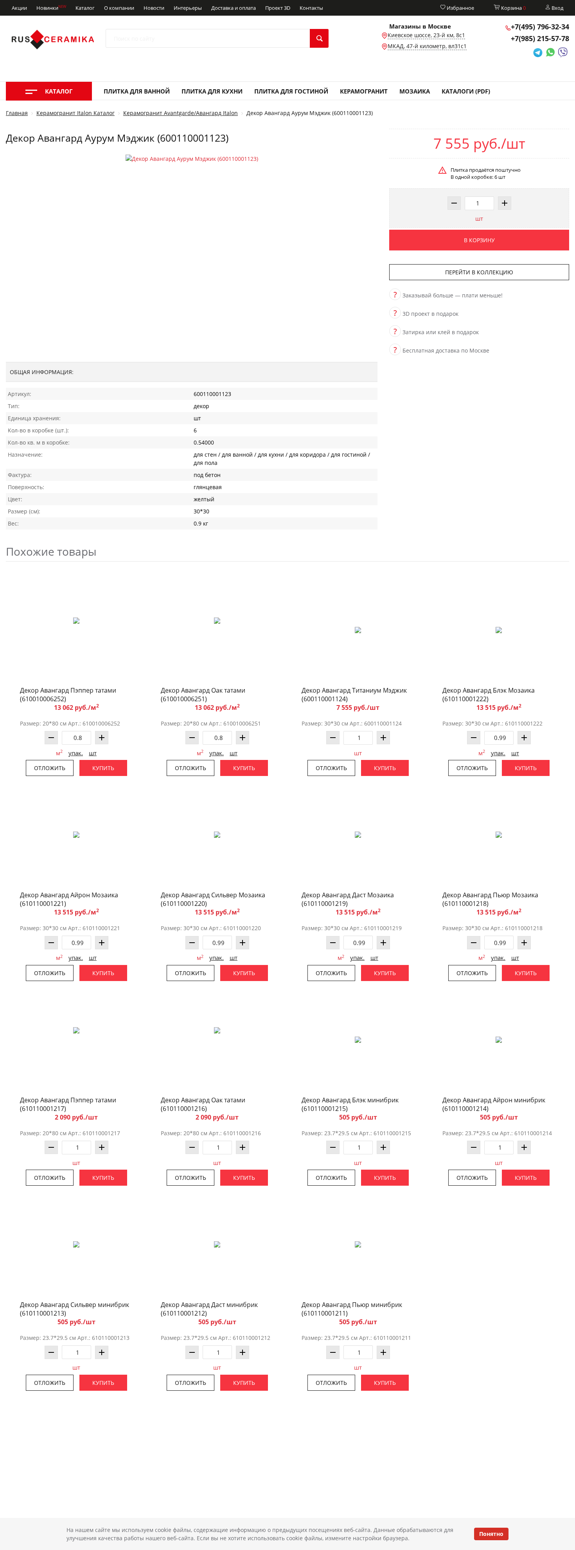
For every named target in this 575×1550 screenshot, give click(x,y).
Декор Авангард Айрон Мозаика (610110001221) (69, 899)
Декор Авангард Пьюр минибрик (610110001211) (352, 1309)
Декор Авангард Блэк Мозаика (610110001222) (488, 694)
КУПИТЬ (103, 768)
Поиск (319, 38)
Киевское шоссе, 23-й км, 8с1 (426, 35)
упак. (75, 753)
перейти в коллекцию (479, 272)
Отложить (49, 768)
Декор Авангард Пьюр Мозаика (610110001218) (490, 899)
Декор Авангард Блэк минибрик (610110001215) (350, 1104)
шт (479, 218)
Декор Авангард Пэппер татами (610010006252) (68, 694)
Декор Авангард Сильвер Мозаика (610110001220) (213, 899)
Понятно (491, 1533)
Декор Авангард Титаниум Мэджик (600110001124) (354, 694)
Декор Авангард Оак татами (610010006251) (203, 694)
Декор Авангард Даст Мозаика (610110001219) (348, 899)
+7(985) (540, 38)
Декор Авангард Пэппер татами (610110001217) (68, 1104)
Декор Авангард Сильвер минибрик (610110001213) (74, 1309)
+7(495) (540, 26)
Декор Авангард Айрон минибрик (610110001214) (493, 1104)
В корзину (479, 240)
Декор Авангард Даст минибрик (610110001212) (209, 1309)
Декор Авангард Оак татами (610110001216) (203, 1104)
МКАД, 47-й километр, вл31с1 (427, 46)
